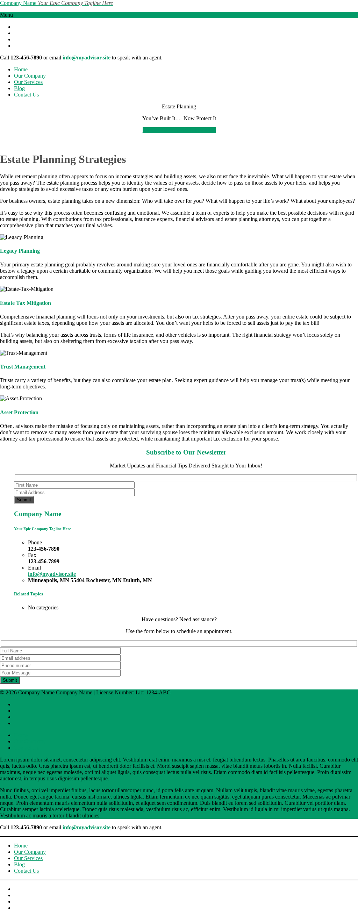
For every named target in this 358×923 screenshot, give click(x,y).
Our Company (30, 76)
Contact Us (26, 95)
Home (21, 69)
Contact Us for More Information (179, 130)
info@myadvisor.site (86, 57)
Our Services (28, 82)
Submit (24, 499)
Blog (19, 88)
